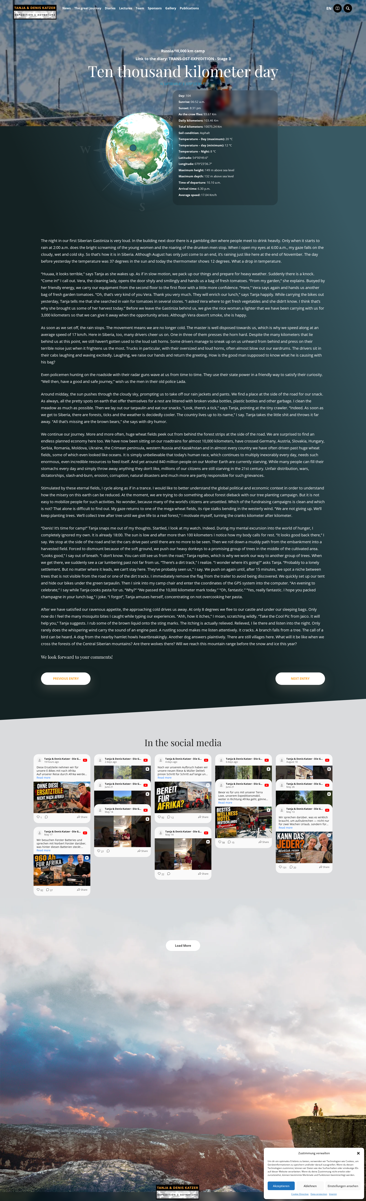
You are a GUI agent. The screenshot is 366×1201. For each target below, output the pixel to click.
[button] (358, 1153)
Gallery (170, 8)
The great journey (87, 8)
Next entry (300, 678)
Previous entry (66, 678)
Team (140, 8)
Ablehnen (310, 1186)
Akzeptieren (281, 1186)
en (328, 8)
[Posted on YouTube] (85, 760)
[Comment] (45, 818)
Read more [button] (44, 777)
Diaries (110, 8)
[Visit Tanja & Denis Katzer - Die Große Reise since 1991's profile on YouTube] (40, 760)
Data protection (319, 1194)
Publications (189, 8)
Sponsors (155, 8)
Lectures (125, 8)
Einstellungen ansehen (343, 1186)
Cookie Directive (300, 1194)
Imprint (333, 1194)
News (66, 8)
